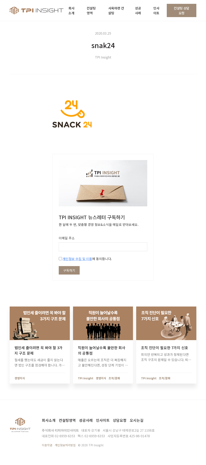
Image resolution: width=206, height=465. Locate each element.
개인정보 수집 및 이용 (77, 258)
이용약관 (47, 445)
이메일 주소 (67, 238)
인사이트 (103, 420)
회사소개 (49, 420)
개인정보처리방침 (65, 445)
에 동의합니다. (87, 258)
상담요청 (120, 420)
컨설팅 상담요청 (181, 10)
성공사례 (86, 420)
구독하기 (69, 270)
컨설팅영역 (67, 420)
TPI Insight (103, 57)
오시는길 (136, 420)
